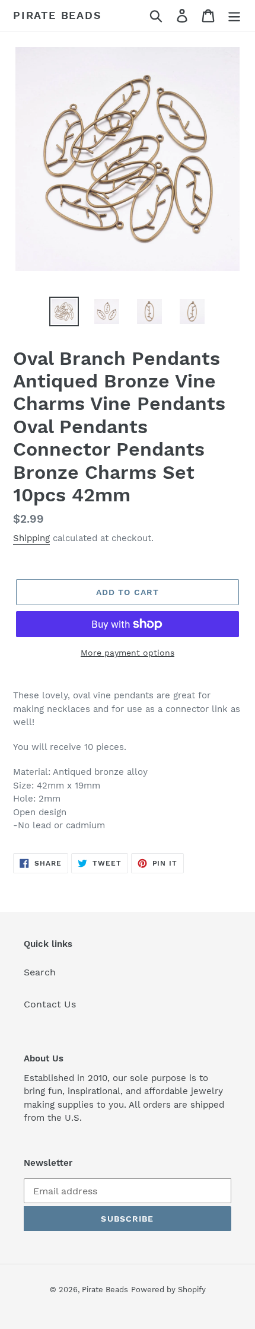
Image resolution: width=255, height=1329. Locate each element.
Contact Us (50, 1004)
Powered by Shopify (168, 1289)
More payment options (127, 652)
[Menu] (234, 15)
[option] (64, 311)
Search (40, 972)
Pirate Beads (57, 15)
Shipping (31, 538)
